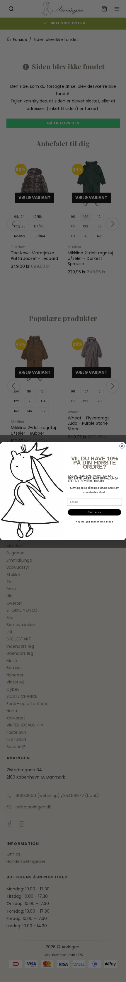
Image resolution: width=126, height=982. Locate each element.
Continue (94, 512)
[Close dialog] (122, 445)
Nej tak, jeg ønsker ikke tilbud (94, 522)
